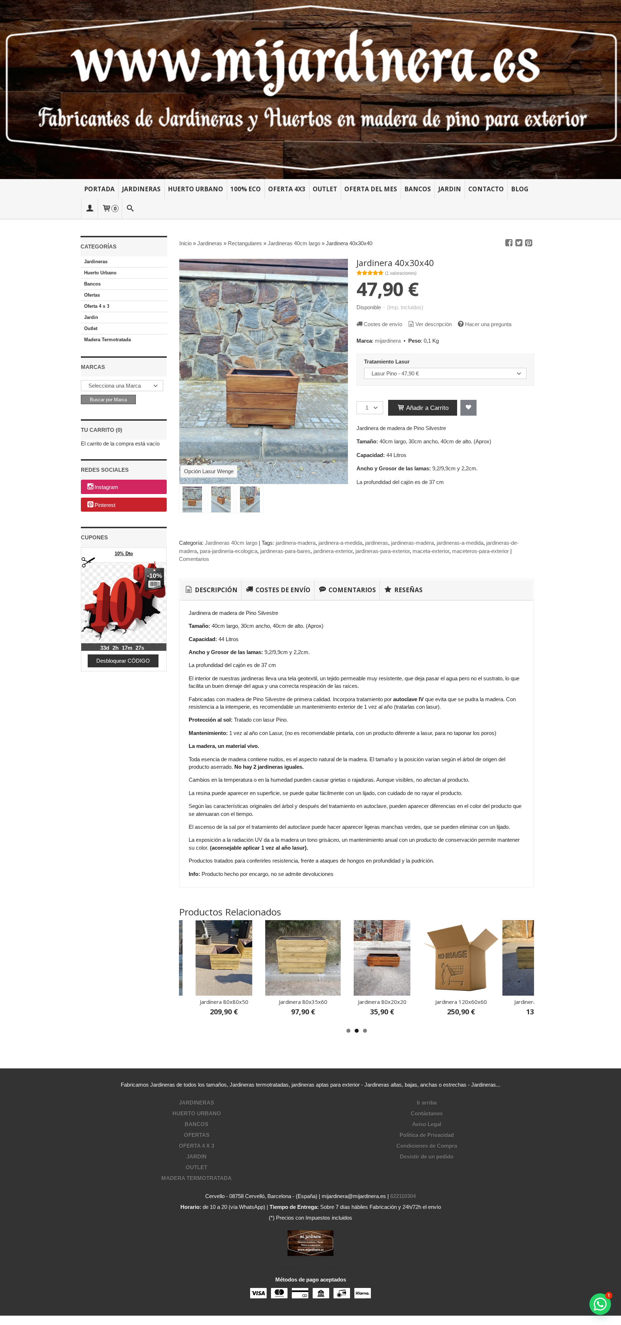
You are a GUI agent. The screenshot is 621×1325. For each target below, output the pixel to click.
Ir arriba (427, 1103)
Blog (519, 189)
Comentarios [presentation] (351, 590)
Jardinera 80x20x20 (382, 1001)
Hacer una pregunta (488, 324)
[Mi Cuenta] (89, 209)
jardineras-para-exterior (382, 551)
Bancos (417, 189)
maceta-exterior (431, 551)
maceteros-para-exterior (480, 551)
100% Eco (245, 189)
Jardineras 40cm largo (231, 543)
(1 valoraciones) (401, 273)
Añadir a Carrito (426, 407)
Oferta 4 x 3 (96, 306)
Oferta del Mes (370, 189)
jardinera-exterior (333, 551)
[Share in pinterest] (529, 243)
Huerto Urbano (195, 189)
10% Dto (124, 553)
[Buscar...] (130, 209)
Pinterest (105, 505)
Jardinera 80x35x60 (303, 1001)
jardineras (376, 543)
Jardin (449, 189)
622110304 (403, 1196)
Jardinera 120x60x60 (461, 1001)
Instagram (106, 487)
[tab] (210, 590)
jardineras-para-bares (285, 551)
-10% (154, 575)
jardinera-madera (296, 543)
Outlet (325, 189)
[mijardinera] (310, 89)
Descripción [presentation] (215, 590)
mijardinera (388, 341)
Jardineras (141, 189)
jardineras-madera (412, 543)
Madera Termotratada (107, 339)
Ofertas (92, 295)
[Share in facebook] (509, 243)
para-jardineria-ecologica (228, 551)
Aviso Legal (426, 1124)
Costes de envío (383, 324)
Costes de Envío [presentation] (282, 590)
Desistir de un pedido (427, 1156)
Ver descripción (433, 324)
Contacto (486, 189)
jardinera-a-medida (340, 543)
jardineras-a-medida (460, 543)
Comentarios (194, 559)
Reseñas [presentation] (408, 590)
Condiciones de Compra (426, 1146)
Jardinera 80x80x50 (224, 1001)
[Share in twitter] (519, 243)
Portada (99, 189)
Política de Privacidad (427, 1135)
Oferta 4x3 (286, 189)
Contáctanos (427, 1113)
